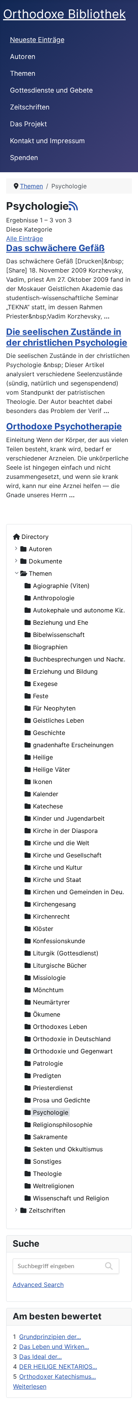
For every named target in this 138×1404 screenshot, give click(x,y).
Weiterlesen (29, 1386)
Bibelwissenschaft (59, 634)
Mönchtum (48, 990)
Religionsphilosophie (62, 1124)
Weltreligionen (53, 1186)
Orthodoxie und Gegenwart (73, 1051)
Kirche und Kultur (57, 867)
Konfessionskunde (59, 941)
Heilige (43, 757)
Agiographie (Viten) (61, 585)
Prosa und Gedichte (61, 1100)
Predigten (47, 1075)
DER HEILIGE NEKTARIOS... (58, 1366)
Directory (35, 536)
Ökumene (46, 1014)
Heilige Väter (51, 769)
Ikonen (42, 781)
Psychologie (50, 1112)
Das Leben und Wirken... (54, 1346)
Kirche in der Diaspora (65, 830)
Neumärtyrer (51, 1002)
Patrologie (48, 1063)
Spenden (24, 157)
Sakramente (50, 1137)
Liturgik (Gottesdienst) (66, 953)
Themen (22, 73)
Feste (40, 696)
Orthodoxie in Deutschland (72, 1039)
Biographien (50, 647)
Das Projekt (28, 124)
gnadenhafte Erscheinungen (73, 745)
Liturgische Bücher (60, 965)
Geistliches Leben (58, 720)
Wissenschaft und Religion (71, 1198)
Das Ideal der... (40, 1356)
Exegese (45, 683)
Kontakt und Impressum (47, 141)
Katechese (48, 806)
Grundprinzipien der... (50, 1336)
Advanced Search (38, 1284)
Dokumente (45, 561)
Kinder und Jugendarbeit (69, 818)
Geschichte (49, 732)
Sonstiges (47, 1161)
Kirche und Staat (57, 879)
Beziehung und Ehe (60, 622)
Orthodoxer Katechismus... (57, 1376)
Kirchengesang (54, 904)
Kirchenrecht (51, 916)
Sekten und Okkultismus (68, 1149)
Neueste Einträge (37, 40)
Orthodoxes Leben (60, 1026)
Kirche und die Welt (61, 843)
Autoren (22, 56)
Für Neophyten (54, 708)
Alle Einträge (24, 238)
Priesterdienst (53, 1088)
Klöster (43, 928)
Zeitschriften (29, 107)
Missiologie (49, 977)
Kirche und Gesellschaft (67, 855)
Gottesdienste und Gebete (51, 90)
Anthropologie (53, 598)
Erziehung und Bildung (65, 671)
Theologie (47, 1173)
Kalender (45, 794)
